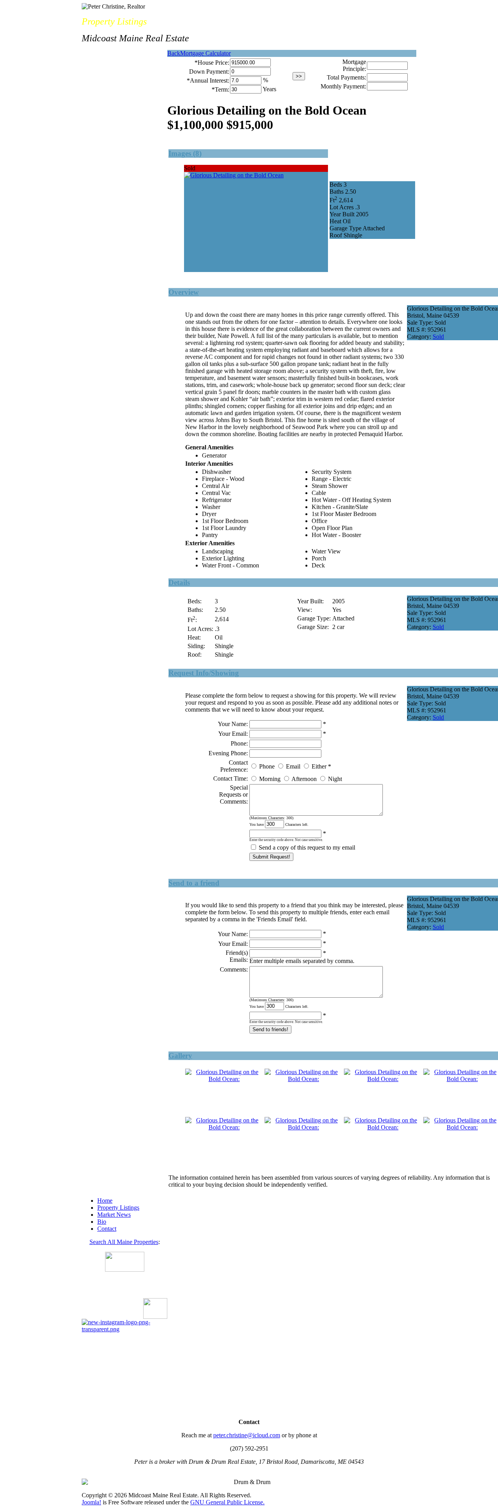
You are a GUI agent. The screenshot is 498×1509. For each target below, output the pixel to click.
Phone (267, 766)
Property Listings (118, 1207)
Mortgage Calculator (205, 53)
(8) (197, 153)
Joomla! (91, 1502)
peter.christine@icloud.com (246, 1435)
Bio (101, 1221)
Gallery (180, 1055)
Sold (438, 336)
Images (180, 153)
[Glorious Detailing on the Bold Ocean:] (224, 1079)
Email (293, 766)
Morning (270, 779)
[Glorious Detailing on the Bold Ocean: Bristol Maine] (234, 175)
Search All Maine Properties (123, 1242)
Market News (114, 1214)
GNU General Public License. (227, 1502)
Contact (106, 1228)
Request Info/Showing (203, 673)
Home (104, 1200)
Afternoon (304, 779)
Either (319, 766)
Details (179, 582)
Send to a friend (193, 883)
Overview (183, 292)
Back (173, 53)
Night (335, 779)
